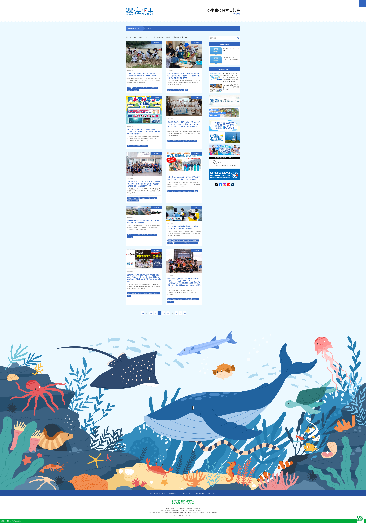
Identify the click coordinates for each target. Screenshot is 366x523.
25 (164, 313)
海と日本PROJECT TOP (157, 493)
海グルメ (180, 140)
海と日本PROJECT (134, 28)
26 (168, 313)
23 (155, 313)
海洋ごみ (148, 87)
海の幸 (174, 90)
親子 (133, 87)
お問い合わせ (173, 493)
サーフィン (171, 301)
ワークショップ (178, 243)
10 (143, 313)
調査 (185, 243)
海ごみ (137, 87)
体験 (186, 90)
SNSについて (212, 493)
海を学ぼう (155, 87)
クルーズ (130, 237)
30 (176, 313)
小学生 (142, 87)
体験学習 (170, 243)
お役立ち (174, 140)
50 (185, 313)
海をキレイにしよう (133, 90)
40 (180, 313)
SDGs (129, 87)
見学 (155, 234)
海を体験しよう (182, 299)
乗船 (139, 234)
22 (151, 313)
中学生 (129, 198)
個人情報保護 (200, 493)
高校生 (134, 198)
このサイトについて (186, 493)
